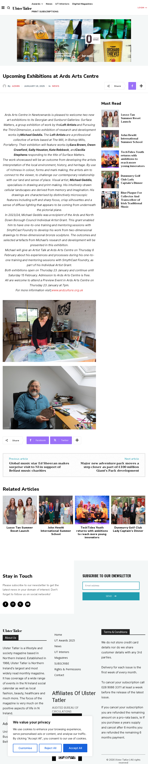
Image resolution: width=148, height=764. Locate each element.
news (55, 86)
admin (16, 86)
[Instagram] (13, 604)
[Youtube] (28, 604)
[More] (141, 86)
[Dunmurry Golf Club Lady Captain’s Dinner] (110, 179)
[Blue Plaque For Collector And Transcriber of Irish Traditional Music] (110, 200)
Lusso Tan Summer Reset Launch (130, 118)
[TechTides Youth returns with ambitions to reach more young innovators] (110, 159)
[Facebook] (132, 86)
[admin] (5, 86)
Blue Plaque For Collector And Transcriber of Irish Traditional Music (131, 200)
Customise (25, 748)
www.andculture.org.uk (67, 290)
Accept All (75, 748)
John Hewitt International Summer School (131, 138)
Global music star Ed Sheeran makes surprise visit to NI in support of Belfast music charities (39, 467)
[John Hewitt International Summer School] (110, 139)
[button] (8, 8)
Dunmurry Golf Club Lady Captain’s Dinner (132, 179)
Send (109, 596)
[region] (50, 736)
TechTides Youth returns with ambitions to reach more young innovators (133, 159)
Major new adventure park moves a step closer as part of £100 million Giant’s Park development (110, 467)
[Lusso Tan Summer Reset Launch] (110, 118)
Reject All (50, 748)
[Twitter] (20, 604)
